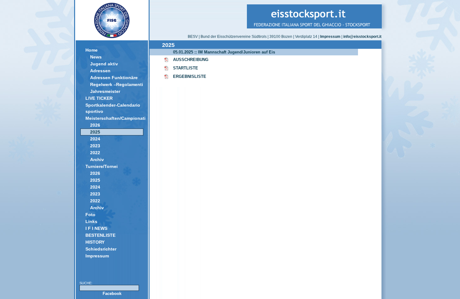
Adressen (100, 70)
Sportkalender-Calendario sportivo (112, 108)
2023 (95, 145)
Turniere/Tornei (101, 166)
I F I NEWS (96, 228)
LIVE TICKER (99, 98)
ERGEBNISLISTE (189, 76)
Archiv (97, 159)
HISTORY (95, 242)
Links (91, 221)
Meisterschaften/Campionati (114, 118)
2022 (95, 152)
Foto (90, 214)
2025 (95, 131)
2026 (95, 125)
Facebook (112, 293)
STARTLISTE (185, 68)
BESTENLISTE (100, 235)
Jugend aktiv (104, 63)
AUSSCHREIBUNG (190, 59)
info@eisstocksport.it (362, 36)
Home (91, 50)
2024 (95, 138)
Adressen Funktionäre (114, 77)
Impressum (97, 255)
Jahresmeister (105, 91)
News (96, 56)
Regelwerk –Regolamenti (116, 84)
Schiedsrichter (100, 248)
